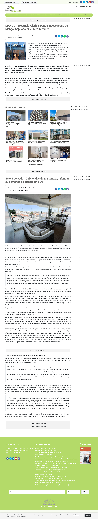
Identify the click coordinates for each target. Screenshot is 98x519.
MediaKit (69, 2)
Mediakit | (9, 452)
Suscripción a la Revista (29, 2)
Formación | (63, 470)
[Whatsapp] (64, 36)
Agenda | (22, 448)
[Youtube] (89, 2)
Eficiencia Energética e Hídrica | (65, 463)
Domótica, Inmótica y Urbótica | (45, 463)
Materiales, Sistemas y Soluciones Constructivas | (50, 476)
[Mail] (92, 2)
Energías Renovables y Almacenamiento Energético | (51, 468)
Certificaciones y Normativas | (44, 455)
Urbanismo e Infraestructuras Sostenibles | (48, 483)
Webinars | (9, 450)
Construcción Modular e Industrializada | (64, 459)
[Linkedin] (87, 2)
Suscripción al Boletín (12, 2)
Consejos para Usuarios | (43, 459)
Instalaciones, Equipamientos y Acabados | (48, 472)
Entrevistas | (30, 448)
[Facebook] (81, 2)
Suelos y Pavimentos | (68, 480)
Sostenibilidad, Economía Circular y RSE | (48, 480)
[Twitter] (84, 2)
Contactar (75, 2)
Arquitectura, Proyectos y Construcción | (48, 452)
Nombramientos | (40, 478)
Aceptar (88, 515)
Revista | (16, 450)
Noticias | (9, 448)
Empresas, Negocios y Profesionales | (47, 465)
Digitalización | (39, 461)
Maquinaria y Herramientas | (44, 474)
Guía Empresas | (24, 450)
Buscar (86, 492)
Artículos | (16, 448)
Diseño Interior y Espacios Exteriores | (57, 461)
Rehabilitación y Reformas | (55, 478)
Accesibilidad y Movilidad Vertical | (46, 448)
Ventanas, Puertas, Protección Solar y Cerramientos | (52, 485)
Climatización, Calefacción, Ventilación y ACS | (49, 457)
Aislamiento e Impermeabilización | (46, 450)
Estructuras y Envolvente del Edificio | (47, 470)
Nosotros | (16, 452)
